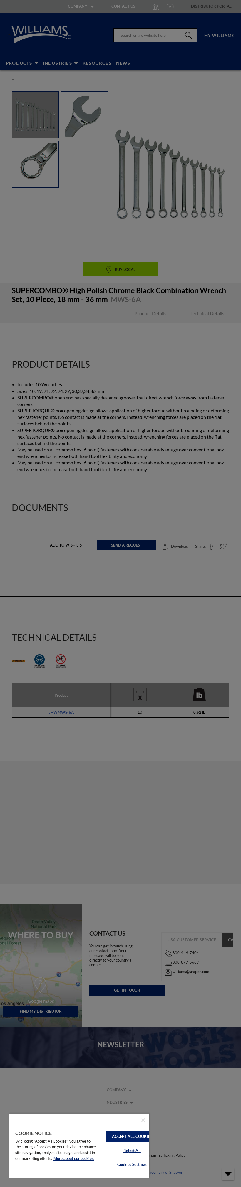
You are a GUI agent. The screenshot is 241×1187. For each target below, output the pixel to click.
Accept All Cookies (132, 1136)
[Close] (143, 1120)
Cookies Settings (132, 1164)
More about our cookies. (73, 1158)
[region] (79, 1145)
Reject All (132, 1150)
